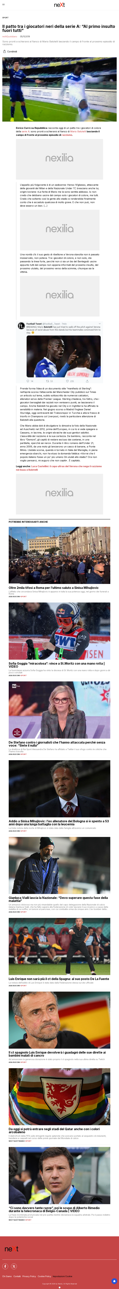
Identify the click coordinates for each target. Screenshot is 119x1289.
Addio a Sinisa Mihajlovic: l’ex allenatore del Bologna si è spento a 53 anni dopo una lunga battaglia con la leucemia (59, 823)
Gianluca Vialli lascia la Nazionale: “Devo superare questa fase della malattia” (58, 899)
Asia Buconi (14, 597)
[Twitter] (12, 1264)
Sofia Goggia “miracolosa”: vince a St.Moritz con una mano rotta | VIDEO (57, 665)
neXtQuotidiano (9, 36)
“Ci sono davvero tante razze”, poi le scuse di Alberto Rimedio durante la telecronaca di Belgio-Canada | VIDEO (54, 1209)
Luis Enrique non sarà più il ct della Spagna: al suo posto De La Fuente (59, 978)
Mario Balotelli (78, 131)
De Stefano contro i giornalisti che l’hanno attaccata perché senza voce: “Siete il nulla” (57, 744)
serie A (25, 131)
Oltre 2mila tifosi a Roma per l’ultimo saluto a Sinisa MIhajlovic (54, 587)
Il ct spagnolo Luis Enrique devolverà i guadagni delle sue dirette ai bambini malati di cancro (57, 1054)
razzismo (67, 134)
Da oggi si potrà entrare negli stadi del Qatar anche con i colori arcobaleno (54, 1131)
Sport (5, 18)
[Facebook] (3, 1264)
